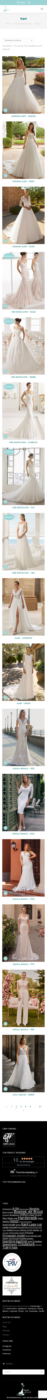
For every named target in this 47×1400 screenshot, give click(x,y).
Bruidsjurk (14, 1215)
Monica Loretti (26, 1230)
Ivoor (14, 1220)
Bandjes (34, 1208)
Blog (4, 1326)
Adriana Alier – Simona (23, 116)
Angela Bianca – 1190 (23, 1029)
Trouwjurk (26, 1243)
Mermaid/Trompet (31, 1228)
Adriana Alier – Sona (23, 246)
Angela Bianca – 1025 (23, 899)
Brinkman (6, 1215)
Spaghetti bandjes (26, 1238)
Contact (6, 1335)
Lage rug (35, 1224)
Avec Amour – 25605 (23, 1094)
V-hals (13, 1247)
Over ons (7, 1322)
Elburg (40, 1308)
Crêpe (31, 1214)
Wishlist (22, 3)
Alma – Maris (23, 703)
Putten (21, 1311)
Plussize (29, 1232)
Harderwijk (27, 1217)
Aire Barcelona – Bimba (23, 377)
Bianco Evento (8, 1212)
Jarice (18, 1224)
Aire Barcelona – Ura (23, 572)
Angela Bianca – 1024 (23, 833)
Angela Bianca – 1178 (23, 964)
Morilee (36, 1230)
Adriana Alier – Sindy (23, 181)
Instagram (7, 1346)
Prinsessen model (14, 1235)
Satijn (5, 1238)
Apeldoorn (22, 1308)
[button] (6, 110)
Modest (17, 1230)
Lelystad (13, 1311)
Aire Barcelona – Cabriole (23, 442)
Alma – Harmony (23, 638)
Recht (28, 1236)
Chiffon (24, 1214)
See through (14, 1238)
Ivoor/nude (9, 1224)
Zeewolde (33, 1311)
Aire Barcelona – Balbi (23, 311)
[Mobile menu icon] (41, 9)
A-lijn (15, 1208)
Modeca (10, 1230)
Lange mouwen (10, 1227)
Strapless (37, 1241)
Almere (6, 1311)
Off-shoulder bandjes (17, 1233)
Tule (6, 1247)
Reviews (6, 1330)
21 (40, 1106)
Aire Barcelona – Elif (23, 507)
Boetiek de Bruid (28, 1211)
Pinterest (7, 1353)
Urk (26, 1311)
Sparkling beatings (15, 1241)
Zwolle (41, 1311)
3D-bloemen (7, 1209)
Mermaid (21, 1227)
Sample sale (35, 1235)
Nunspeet (32, 1308)
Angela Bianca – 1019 (23, 768)
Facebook (7, 1349)
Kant (25, 1224)
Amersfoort (12, 1308)
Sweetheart (10, 1244)
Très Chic (38, 1245)
